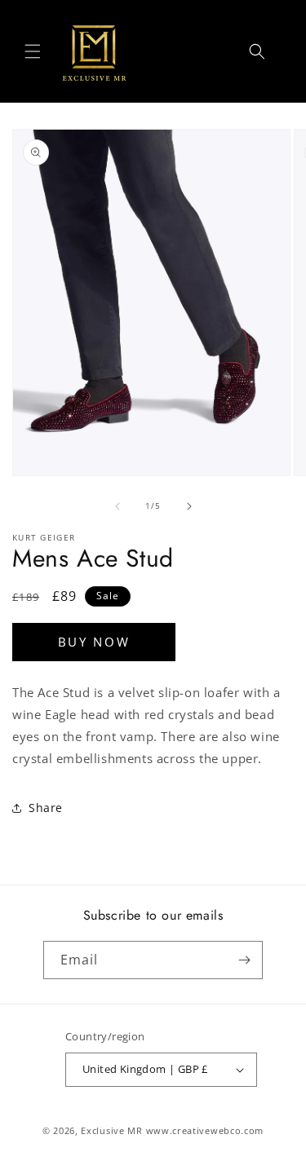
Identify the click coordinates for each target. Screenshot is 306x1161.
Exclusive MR (111, 1130)
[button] (33, 51)
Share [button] (46, 807)
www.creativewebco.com (205, 1130)
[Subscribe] (244, 960)
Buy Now (94, 641)
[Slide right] (189, 506)
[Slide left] (117, 506)
